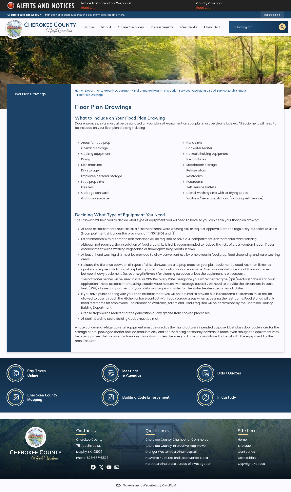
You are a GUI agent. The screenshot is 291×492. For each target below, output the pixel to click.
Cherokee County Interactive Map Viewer (176, 446)
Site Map (244, 446)
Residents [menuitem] (188, 27)
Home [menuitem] (88, 27)
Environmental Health (148, 91)
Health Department (118, 91)
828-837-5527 (97, 458)
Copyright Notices (251, 464)
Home (79, 91)
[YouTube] (109, 467)
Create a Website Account (25, 14)
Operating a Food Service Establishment (219, 91)
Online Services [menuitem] (131, 27)
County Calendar (209, 5)
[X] (101, 467)
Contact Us (246, 452)
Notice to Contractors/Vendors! (106, 5)
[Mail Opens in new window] (116, 467)
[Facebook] (93, 467)
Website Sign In (272, 14)
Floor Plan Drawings (29, 94)
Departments (94, 91)
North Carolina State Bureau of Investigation (178, 464)
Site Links (248, 430)
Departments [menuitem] (162, 27)
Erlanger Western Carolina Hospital (171, 452)
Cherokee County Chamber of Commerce (177, 439)
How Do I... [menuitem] (213, 27)
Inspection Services (177, 91)
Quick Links (157, 430)
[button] (282, 26)
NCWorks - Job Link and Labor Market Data (177, 458)
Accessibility (247, 458)
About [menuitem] (106, 27)
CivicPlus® (169, 485)
